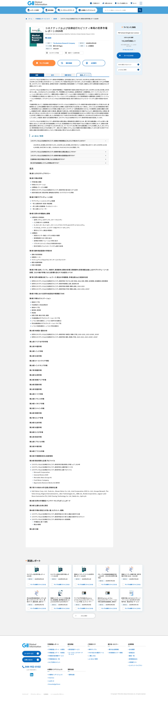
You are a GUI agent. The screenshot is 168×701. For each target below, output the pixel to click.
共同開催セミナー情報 (116, 652)
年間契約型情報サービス (56, 656)
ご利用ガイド (92, 644)
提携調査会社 (133, 659)
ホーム (30, 19)
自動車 (55, 19)
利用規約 (46, 694)
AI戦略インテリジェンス (55, 674)
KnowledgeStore (54, 684)
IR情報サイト (133, 662)
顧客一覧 (132, 656)
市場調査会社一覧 (54, 659)
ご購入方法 (92, 656)
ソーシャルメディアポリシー (57, 694)
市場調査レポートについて (42, 19)
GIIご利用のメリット (54, 662)
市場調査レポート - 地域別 (56, 652)
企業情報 (131, 644)
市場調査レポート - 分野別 (56, 649)
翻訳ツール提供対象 (74, 53)
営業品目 (132, 652)
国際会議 (71, 674)
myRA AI (51, 681)
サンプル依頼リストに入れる (38, 584)
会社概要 (132, 649)
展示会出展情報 (114, 649)
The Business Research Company (64, 43)
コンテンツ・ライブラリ (135, 665)
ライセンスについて (128, 50)
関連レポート (84, 75)
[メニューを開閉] (141, 3)
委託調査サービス (74, 649)
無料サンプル (93, 649)
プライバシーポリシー (36, 694)
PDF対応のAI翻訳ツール (96, 652)
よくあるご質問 (93, 659)
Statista (51, 678)
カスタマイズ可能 (54, 53)
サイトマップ (25, 694)
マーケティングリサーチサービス (76, 653)
